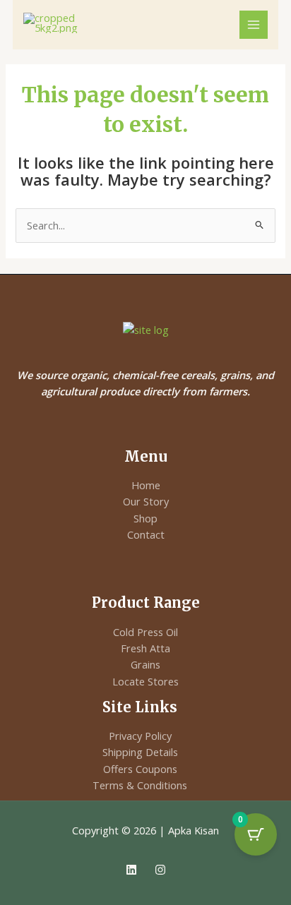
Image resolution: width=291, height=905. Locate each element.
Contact (146, 534)
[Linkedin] (131, 869)
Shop (145, 518)
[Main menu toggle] (253, 25)
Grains (145, 664)
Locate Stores (145, 681)
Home (145, 485)
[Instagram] (160, 869)
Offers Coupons (140, 769)
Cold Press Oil (145, 632)
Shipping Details (140, 752)
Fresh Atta (145, 648)
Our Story (146, 501)
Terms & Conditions (140, 785)
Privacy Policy (140, 736)
